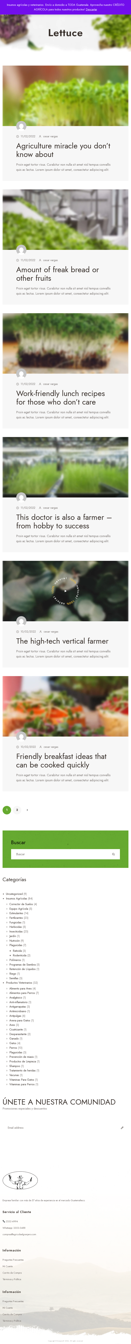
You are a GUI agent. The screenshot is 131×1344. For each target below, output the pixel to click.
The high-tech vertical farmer (62, 641)
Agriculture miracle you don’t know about (63, 150)
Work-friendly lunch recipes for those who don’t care (60, 397)
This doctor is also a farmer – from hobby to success (64, 521)
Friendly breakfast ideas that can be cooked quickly (61, 760)
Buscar (18, 842)
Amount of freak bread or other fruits (57, 274)
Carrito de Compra (12, 1272)
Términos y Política (12, 1279)
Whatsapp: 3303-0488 (14, 1228)
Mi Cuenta (8, 1266)
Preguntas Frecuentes (13, 1259)
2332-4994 (11, 1221)
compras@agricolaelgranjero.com (19, 1234)
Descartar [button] (91, 9)
